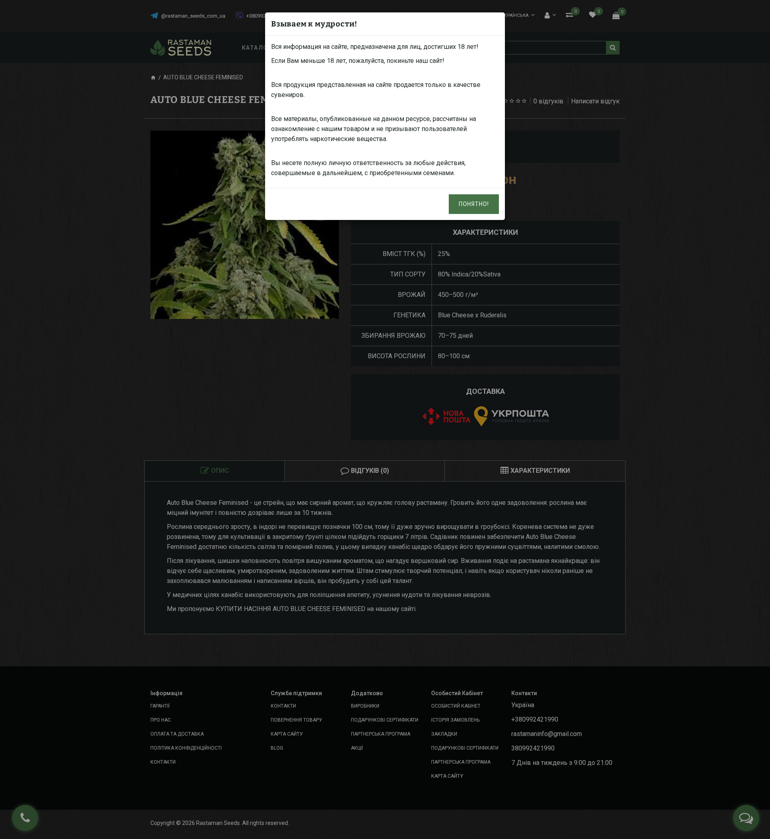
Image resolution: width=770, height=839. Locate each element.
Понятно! (474, 204)
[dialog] (385, 419)
